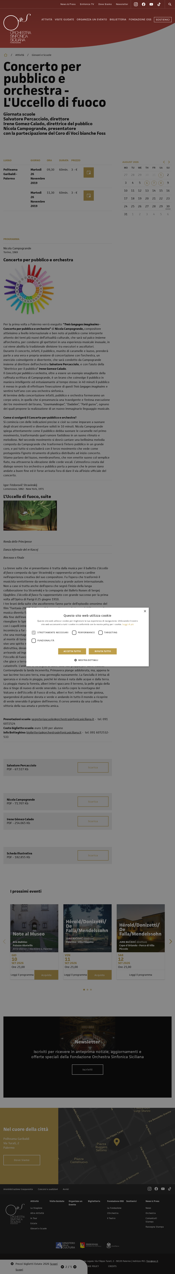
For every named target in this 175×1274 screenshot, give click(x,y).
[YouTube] (151, 4)
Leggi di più (128, 624)
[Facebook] (144, 4)
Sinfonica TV (87, 4)
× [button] (145, 611)
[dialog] (87, 637)
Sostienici (163, 19)
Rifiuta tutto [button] (103, 651)
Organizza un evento (92, 19)
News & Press (68, 4)
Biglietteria (118, 19)
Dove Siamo (105, 4)
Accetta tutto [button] (72, 651)
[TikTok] (159, 4)
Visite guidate (64, 19)
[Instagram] (136, 4)
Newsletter (122, 4)
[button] (87, 660)
